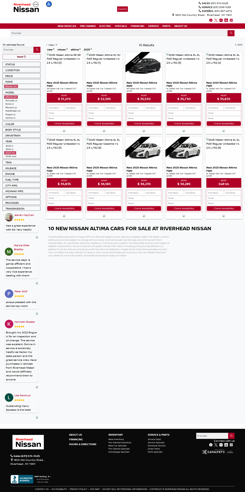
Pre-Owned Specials (119, 448)
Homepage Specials (118, 451)
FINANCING (76, 439)
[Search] (231, 33)
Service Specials (156, 442)
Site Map (95, 489)
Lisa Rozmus (22, 395)
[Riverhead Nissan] (26, 6)
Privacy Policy (79, 489)
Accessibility (59, 489)
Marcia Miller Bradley (22, 247)
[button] (49, 4)
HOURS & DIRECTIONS (82, 444)
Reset (20, 56)
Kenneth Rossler (24, 322)
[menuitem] (22, 86)
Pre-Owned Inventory (119, 442)
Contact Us (42, 489)
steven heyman (24, 215)
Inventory (115, 434)
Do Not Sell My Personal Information (125, 489)
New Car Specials (117, 445)
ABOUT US (75, 434)
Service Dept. (154, 439)
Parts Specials (155, 451)
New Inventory (116, 439)
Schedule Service (157, 445)
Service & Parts (159, 434)
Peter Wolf (20, 291)
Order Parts (154, 448)
